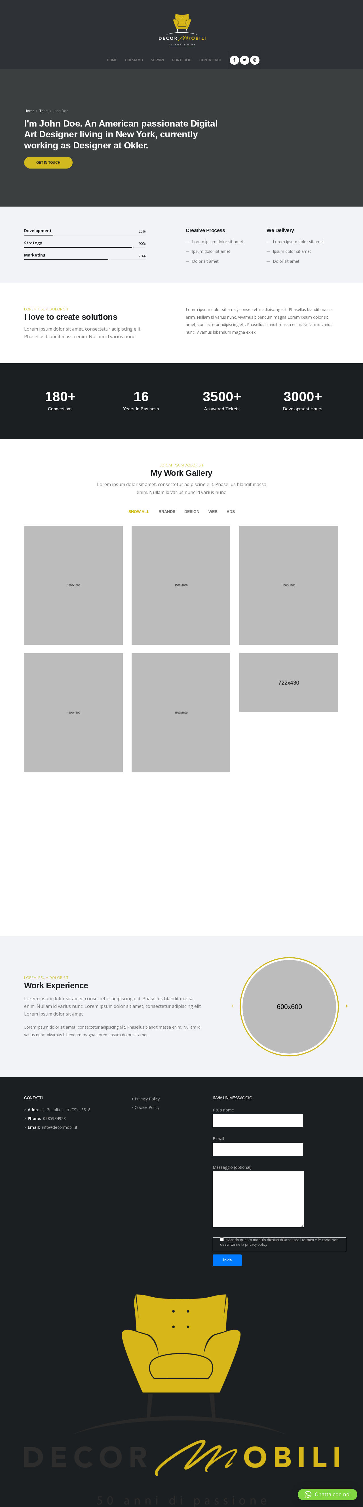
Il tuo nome (223, 1110)
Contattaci (210, 60)
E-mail (218, 1138)
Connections (60, 408)
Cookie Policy (147, 1107)
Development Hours (303, 408)
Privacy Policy (147, 1099)
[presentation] (232, 1006)
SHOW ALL (138, 512)
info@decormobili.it (59, 1127)
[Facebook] (234, 60)
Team (43, 110)
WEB (213, 512)
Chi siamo (134, 60)
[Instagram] (254, 60)
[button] (327, 1494)
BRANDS (167, 512)
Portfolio (181, 60)
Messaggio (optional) (232, 1167)
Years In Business (141, 408)
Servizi (157, 60)
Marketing (35, 255)
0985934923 (54, 1118)
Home (112, 60)
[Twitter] (244, 60)
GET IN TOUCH (48, 163)
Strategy (33, 242)
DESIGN (191, 512)
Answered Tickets (222, 408)
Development (38, 230)
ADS (231, 512)
